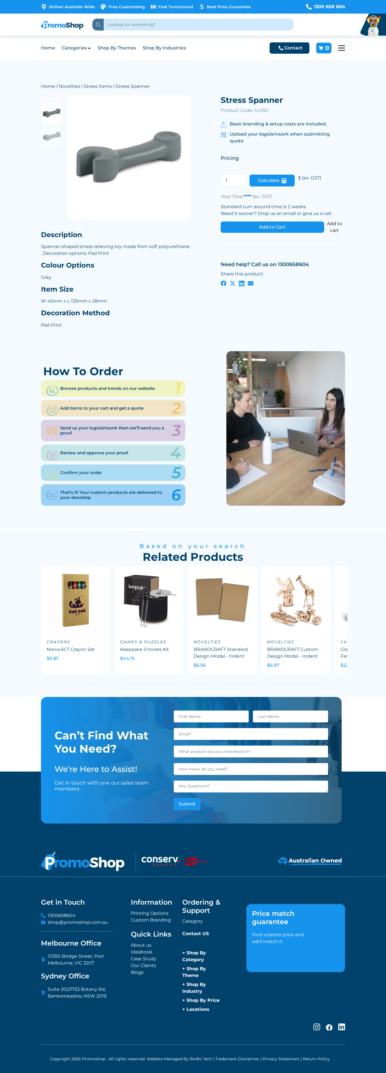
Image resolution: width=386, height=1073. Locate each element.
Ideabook (141, 952)
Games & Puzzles (143, 642)
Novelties (69, 86)
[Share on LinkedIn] (241, 283)
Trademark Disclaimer (237, 1059)
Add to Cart (272, 227)
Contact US (195, 933)
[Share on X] (232, 283)
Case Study (143, 958)
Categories (74, 48)
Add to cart (334, 227)
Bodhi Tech (201, 1059)
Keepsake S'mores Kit (144, 649)
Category (192, 921)
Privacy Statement (281, 1059)
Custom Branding (151, 920)
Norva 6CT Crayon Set (71, 649)
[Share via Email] (250, 283)
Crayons (58, 642)
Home (48, 48)
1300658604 (61, 915)
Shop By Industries (164, 48)
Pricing (230, 158)
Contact (293, 48)
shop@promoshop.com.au (78, 922)
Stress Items (98, 86)
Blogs (137, 972)
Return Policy (316, 1059)
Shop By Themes (116, 48)
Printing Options (149, 913)
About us (141, 945)
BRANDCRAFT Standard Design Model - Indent (221, 653)
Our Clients (143, 965)
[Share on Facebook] (223, 283)
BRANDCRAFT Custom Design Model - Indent (292, 653)
